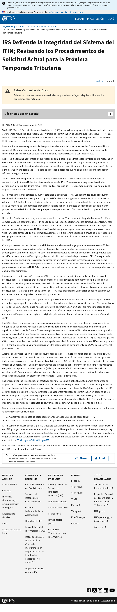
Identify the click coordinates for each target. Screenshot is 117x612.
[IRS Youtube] (112, 589)
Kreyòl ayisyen (78, 517)
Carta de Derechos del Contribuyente (34, 486)
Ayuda (5, 523)
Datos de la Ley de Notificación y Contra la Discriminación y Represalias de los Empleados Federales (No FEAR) (34, 549)
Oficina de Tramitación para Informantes (57, 533)
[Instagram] (100, 589)
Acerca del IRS (9, 484)
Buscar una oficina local (11, 531)
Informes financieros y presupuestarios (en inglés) (10, 502)
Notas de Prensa (48, 26)
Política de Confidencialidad (84, 600)
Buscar (79, 18)
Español (109, 81)
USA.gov (98, 511)
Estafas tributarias (58, 507)
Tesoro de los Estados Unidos (102, 486)
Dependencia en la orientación (34, 570)
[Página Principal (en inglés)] (8, 18)
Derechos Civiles (33, 521)
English (99, 81)
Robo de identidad (57, 501)
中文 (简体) (77, 486)
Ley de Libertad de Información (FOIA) (35, 528)
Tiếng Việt (76, 511)
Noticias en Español (29, 26)
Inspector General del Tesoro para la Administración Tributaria (103, 500)
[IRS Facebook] (89, 589)
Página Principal (10, 26)
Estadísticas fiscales (8, 515)
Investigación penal (55, 521)
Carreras (6, 490)
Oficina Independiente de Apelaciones (34, 511)
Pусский (75, 505)
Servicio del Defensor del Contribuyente (33, 498)
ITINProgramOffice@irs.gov (31, 440)
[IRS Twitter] (94, 589)
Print (102, 458)
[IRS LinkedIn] (106, 589)
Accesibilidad (108, 600)
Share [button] (83, 458)
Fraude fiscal (54, 513)
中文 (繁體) (77, 493)
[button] (95, 18)
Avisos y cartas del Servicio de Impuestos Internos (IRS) (57, 490)
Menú (111, 18)
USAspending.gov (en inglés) (103, 519)
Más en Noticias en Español (21, 114)
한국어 (74, 499)
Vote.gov (98, 527)
